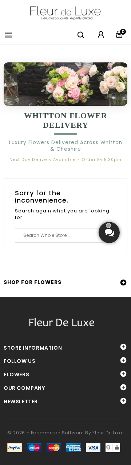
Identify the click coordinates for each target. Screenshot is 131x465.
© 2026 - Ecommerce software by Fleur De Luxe (65, 433)
